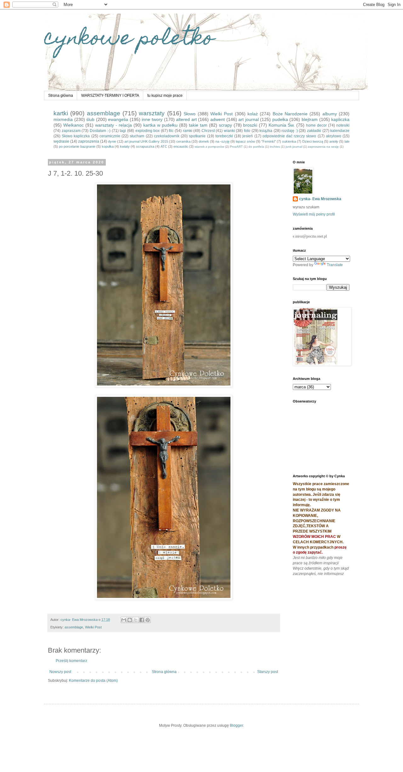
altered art (186, 119)
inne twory (152, 119)
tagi (123, 131)
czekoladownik (166, 136)
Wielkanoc (73, 125)
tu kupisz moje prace (165, 95)
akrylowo (333, 136)
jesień (247, 136)
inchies (275, 146)
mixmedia (63, 119)
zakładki (314, 131)
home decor (316, 125)
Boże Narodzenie (290, 113)
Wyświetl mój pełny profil (314, 214)
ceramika (183, 141)
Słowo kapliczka (76, 136)
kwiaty (125, 146)
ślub (90, 119)
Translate (335, 265)
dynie (112, 141)
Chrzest (208, 131)
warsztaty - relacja (113, 125)
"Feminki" (268, 141)
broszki (250, 125)
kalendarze (339, 131)
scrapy (225, 125)
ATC (164, 146)
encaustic (180, 146)
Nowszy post (60, 672)
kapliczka (340, 119)
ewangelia (118, 119)
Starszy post (267, 672)
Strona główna (60, 95)
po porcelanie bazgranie (77, 146)
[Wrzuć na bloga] (130, 620)
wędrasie (61, 141)
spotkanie (197, 136)
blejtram (310, 119)
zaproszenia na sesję (323, 146)
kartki (61, 113)
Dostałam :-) (100, 131)
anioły (333, 141)
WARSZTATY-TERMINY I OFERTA (110, 95)
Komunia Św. (282, 125)
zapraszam (71, 131)
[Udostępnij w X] (136, 620)
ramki (187, 131)
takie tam (198, 125)
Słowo (190, 113)
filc (171, 131)
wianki (229, 131)
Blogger (236, 725)
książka (265, 131)
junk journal (294, 146)
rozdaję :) (289, 131)
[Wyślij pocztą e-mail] (124, 620)
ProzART (236, 146)
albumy (329, 113)
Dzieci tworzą (312, 141)
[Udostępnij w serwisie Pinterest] (148, 620)
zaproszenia (88, 141)
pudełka (280, 119)
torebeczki (224, 136)
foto (247, 131)
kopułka (108, 146)
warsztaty (152, 113)
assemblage (103, 113)
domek (204, 141)
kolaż (252, 113)
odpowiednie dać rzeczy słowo (289, 136)
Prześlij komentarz (71, 661)
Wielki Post (221, 113)
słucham (137, 136)
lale (346, 141)
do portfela (256, 146)
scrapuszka (145, 146)
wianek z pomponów (209, 146)
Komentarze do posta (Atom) (93, 680)
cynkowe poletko (129, 39)
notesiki (342, 125)
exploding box (147, 131)
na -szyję (222, 141)
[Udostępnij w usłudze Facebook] (142, 620)
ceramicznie (109, 136)
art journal (248, 119)
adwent (217, 119)
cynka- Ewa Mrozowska (320, 199)
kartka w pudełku (160, 125)
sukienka (289, 141)
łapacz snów (245, 141)
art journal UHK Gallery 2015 (146, 141)
